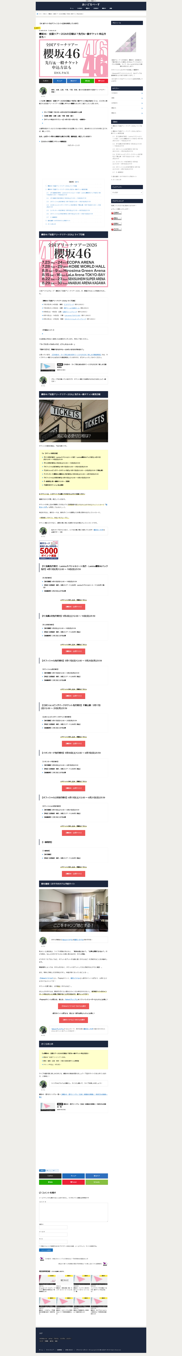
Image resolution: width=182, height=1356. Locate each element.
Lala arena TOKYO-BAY (72, 315)
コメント (42, 1202)
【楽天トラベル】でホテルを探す (73, 1020)
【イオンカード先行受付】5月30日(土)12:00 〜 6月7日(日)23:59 (68, 210)
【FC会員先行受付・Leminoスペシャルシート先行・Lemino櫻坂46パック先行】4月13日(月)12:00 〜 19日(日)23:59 (74, 194)
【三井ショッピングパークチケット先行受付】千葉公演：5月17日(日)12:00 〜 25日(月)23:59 (74, 206)
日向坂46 (95, 8)
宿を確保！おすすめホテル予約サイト (58, 221)
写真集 (46, 1341)
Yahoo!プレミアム (71, 999)
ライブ (56, 1170)
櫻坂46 (88, 8)
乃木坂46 (79, 8)
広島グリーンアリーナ (70, 312)
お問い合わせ (69, 1350)
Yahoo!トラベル (67, 940)
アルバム (56, 1338)
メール (42, 1231)
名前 (41, 1224)
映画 (56, 1341)
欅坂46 (104, 8)
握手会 (51, 1341)
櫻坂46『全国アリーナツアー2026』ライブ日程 (61, 186)
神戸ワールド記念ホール (72, 308)
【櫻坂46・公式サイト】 (73, 607)
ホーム (71, 8)
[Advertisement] (73, 160)
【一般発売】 (52, 217)
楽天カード (97, 530)
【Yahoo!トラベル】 (46, 978)
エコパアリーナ (69, 304)
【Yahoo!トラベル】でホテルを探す (73, 1006)
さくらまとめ (51, 224)
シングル (62, 1338)
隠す (77, 182)
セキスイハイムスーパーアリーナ (75, 319)
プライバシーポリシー (82, 1350)
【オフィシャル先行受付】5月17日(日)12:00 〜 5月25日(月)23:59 (69, 201)
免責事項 (59, 1350)
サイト (41, 1239)
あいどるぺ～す (91, 4)
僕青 (111, 8)
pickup (50, 1170)
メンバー (69, 1338)
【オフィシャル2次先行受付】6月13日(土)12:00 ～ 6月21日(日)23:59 (70, 214)
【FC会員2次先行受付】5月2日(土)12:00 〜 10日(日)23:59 (66, 198)
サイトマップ (50, 1350)
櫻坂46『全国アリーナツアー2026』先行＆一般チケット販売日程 (66, 189)
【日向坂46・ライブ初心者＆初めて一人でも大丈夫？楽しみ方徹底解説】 (76, 355)
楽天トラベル (78, 940)
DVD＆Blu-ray (43, 1338)
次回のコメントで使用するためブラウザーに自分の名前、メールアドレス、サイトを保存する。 (69, 1246)
